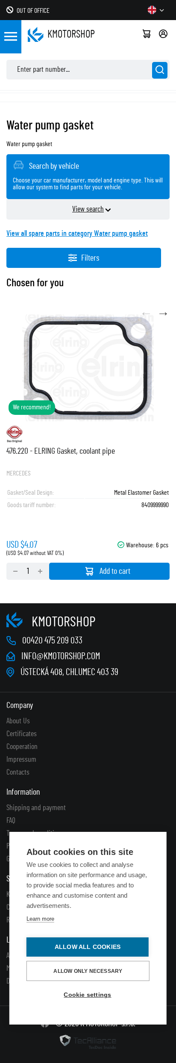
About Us (18, 721)
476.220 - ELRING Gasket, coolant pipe (60, 451)
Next (163, 312)
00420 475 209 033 (52, 640)
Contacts (17, 772)
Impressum (21, 759)
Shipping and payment (36, 808)
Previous (146, 312)
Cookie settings (87, 995)
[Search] (159, 70)
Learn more (40, 919)
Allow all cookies (87, 947)
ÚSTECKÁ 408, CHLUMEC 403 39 (69, 672)
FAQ (10, 821)
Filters (90, 258)
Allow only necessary (87, 971)
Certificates (21, 734)
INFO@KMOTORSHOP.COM (60, 656)
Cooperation (22, 747)
